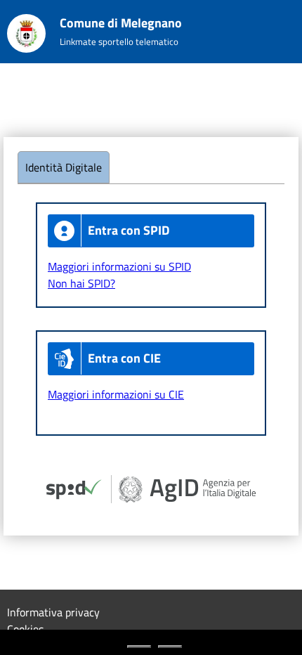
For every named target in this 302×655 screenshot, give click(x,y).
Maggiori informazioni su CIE (116, 394)
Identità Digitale (63, 167)
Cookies (25, 629)
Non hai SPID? (81, 283)
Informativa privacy (53, 612)
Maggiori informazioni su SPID (119, 266)
